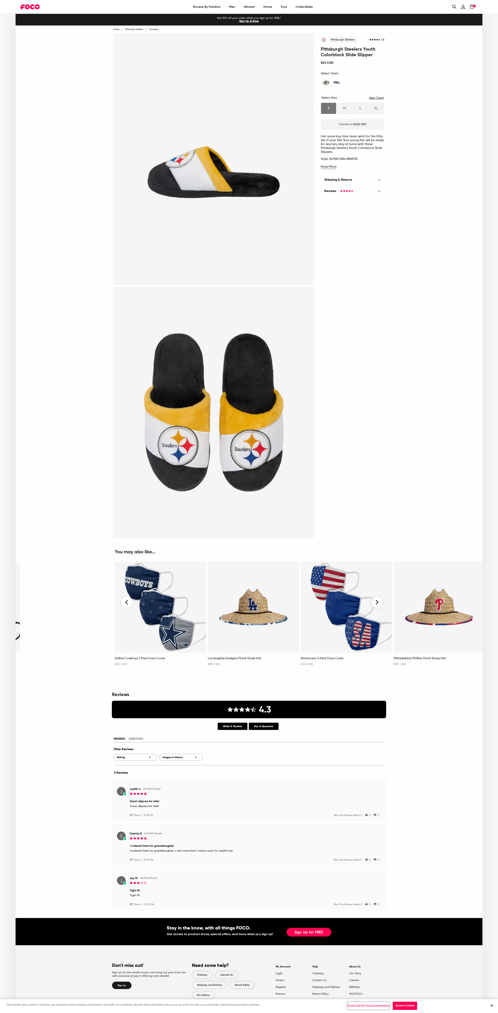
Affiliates (354, 987)
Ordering (202, 974)
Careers (354, 980)
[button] (137, 815)
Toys (284, 7)
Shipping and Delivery (209, 985)
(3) (383, 40)
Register (281, 987)
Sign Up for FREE (309, 932)
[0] (470, 7)
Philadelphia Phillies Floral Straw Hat (420, 658)
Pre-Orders (203, 995)
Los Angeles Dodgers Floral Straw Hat (234, 658)
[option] (249, 20)
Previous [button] (127, 602)
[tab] (232, 726)
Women (249, 7)
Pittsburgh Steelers (343, 39)
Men (232, 7)
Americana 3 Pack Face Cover (322, 658)
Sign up (121, 985)
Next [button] (377, 602)
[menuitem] (207, 7)
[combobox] (135, 757)
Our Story (355, 973)
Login (279, 973)
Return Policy (242, 985)
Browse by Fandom (207, 7)
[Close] (491, 1005)
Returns (280, 994)
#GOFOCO (356, 994)
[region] (249, 1006)
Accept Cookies (405, 1005)
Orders (280, 980)
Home (267, 7)
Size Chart (376, 98)
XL (376, 108)
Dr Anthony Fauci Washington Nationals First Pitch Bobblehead (57, 660)
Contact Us (226, 974)
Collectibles (304, 7)
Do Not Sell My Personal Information (368, 1005)
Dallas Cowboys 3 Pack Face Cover (140, 658)
